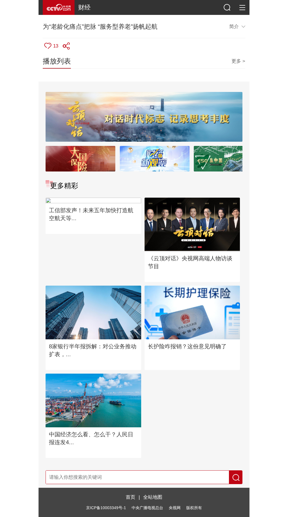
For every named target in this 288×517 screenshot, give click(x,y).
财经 (84, 7)
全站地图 (152, 497)
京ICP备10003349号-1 (106, 508)
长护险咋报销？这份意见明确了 (187, 346)
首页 (130, 497)
